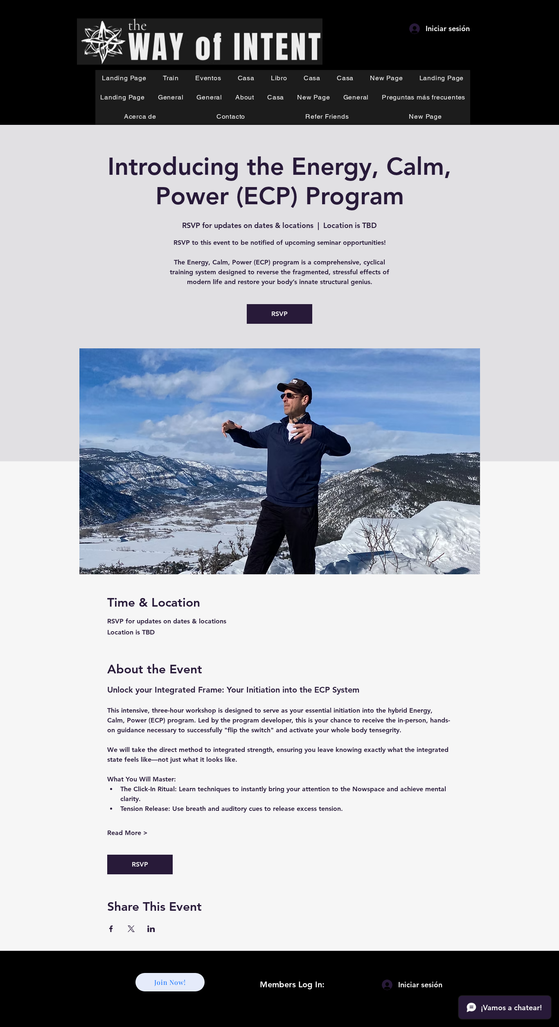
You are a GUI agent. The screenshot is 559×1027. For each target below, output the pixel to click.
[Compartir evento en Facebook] (111, 928)
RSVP (279, 314)
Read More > (127, 833)
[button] (170, 78)
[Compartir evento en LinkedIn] (151, 928)
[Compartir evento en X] (131, 928)
